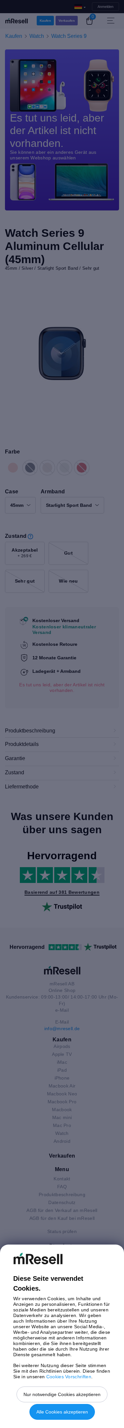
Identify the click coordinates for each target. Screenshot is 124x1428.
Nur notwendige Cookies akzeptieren (62, 1394)
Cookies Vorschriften (68, 1376)
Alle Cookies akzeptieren (62, 1411)
